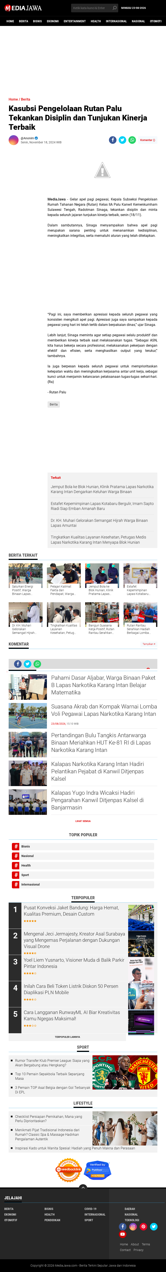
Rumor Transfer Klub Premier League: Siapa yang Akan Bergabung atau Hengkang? (52, 1063)
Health (96, 21)
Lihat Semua (83, 821)
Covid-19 (90, 1209)
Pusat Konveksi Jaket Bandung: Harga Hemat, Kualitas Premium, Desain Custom (71, 911)
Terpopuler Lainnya (67, 1037)
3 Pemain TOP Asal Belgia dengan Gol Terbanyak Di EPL (52, 1090)
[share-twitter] (122, 140)
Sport (25, 875)
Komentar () (147, 140)
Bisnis (37, 21)
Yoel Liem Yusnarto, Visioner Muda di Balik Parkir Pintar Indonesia (74, 963)
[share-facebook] (113, 140)
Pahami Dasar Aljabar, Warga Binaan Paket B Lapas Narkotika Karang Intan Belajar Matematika (103, 685)
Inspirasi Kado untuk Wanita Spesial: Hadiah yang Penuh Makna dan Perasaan (75, 1148)
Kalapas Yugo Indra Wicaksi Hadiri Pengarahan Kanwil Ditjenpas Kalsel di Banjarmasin (97, 800)
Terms (146, 1244)
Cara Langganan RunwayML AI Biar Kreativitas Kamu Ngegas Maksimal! (72, 1015)
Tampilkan (148, 644)
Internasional (116, 21)
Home (10, 21)
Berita (23, 21)
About (135, 1244)
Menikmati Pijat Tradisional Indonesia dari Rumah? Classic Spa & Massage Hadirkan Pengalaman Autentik (47, 1134)
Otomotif (156, 21)
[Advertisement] (83, 59)
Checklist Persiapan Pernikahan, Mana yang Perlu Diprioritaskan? (48, 1119)
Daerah (130, 1209)
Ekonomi (53, 21)
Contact (125, 1250)
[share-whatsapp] (132, 140)
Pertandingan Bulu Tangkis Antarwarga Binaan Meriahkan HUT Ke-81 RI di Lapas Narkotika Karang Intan (101, 742)
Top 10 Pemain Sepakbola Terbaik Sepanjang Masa (49, 1076)
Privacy (139, 1250)
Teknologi (132, 1220)
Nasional (138, 21)
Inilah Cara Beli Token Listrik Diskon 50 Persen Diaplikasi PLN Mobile (71, 989)
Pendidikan (52, 1220)
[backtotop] (83, 1188)
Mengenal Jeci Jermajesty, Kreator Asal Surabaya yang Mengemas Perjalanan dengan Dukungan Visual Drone (74, 940)
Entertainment (75, 21)
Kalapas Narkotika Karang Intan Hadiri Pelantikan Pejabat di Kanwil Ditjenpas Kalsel (97, 771)
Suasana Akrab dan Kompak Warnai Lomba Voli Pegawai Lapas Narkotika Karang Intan (104, 710)
